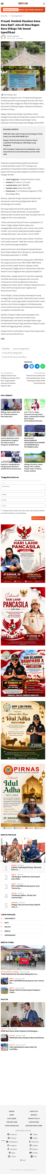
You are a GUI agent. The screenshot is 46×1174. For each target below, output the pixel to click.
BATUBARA (6, 349)
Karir (12, 1115)
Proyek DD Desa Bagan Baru (12, 353)
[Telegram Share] (37, 366)
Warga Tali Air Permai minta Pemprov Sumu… (24, 991)
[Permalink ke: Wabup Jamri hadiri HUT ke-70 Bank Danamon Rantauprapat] (11, 404)
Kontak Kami (34, 1122)
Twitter (35, 1135)
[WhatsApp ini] (42, 366)
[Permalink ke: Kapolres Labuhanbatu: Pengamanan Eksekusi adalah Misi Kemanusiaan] (11, 457)
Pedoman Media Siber (33, 1126)
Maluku (14, 865)
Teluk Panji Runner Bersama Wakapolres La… (20, 974)
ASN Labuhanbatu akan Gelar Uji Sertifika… (23, 1048)
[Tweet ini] (31, 366)
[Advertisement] (23, 1078)
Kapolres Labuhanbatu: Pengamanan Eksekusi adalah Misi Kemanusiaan (11, 466)
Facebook (13, 1135)
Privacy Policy (34, 1119)
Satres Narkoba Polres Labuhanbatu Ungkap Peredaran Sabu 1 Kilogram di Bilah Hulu (10, 441)
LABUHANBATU (10, 918)
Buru (7, 923)
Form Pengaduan (12, 1126)
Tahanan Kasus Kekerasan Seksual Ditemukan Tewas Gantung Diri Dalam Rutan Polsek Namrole (35, 378)
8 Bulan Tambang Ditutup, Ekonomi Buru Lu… (26, 868)
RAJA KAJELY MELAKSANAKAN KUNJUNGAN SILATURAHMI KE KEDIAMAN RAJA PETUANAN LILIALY (34, 442)
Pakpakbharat (10, 935)
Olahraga (15, 972)
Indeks (11, 1111)
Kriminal (14, 903)
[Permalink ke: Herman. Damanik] (3, 37)
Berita (13, 874)
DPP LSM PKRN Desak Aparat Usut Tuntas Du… (25, 887)
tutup (3, 1140)
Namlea (7, 931)
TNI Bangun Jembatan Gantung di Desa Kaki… (25, 878)
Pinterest (13, 1138)
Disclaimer (11, 1119)
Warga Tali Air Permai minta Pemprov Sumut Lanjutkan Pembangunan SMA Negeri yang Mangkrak (20, 142)
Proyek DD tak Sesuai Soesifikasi (14, 357)
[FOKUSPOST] (23, 3)
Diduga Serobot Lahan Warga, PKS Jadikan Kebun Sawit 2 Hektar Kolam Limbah (33, 467)
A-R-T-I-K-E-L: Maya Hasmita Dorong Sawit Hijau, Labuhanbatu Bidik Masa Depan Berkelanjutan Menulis (34, 416)
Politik (3, 1029)
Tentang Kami (11, 1122)
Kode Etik (34, 1111)
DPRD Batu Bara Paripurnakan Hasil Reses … (26, 1039)
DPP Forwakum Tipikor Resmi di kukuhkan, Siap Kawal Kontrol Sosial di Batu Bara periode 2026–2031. (21, 151)
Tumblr (35, 1138)
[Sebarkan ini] (26, 366)
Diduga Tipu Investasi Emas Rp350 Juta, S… (25, 906)
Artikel (3, 972)
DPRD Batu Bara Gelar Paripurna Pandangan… (20, 1031)
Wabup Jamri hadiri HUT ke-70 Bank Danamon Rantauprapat (10, 414)
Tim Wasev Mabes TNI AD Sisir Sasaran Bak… (23, 896)
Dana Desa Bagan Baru (21, 349)
